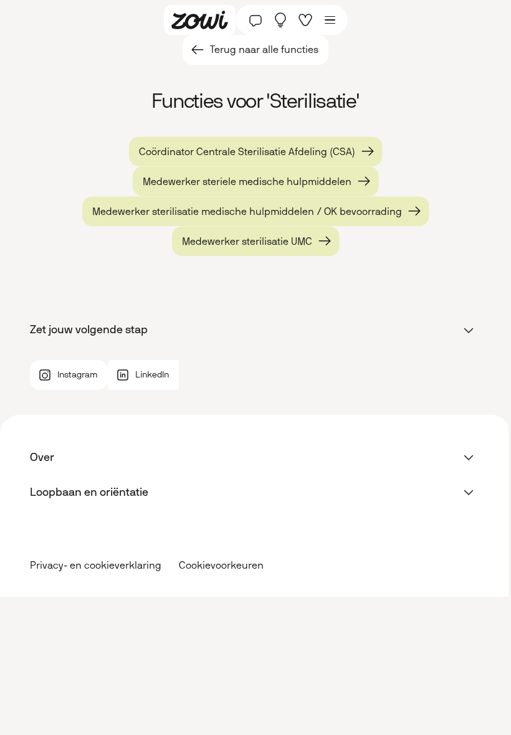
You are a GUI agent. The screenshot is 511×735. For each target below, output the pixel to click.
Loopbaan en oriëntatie (89, 492)
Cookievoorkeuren (221, 565)
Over (42, 457)
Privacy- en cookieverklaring (95, 565)
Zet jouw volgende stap (89, 329)
